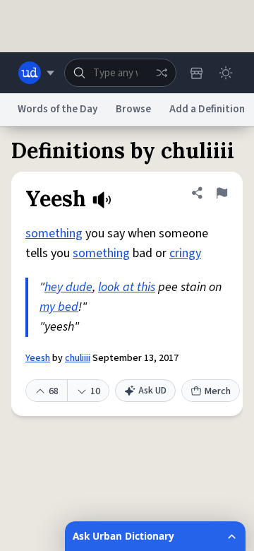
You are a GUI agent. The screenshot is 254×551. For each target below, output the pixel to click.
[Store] (196, 73)
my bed (59, 307)
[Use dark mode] (226, 73)
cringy (185, 253)
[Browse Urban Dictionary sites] (36, 73)
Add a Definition (207, 109)
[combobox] (120, 73)
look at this (126, 287)
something (54, 233)
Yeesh (37, 358)
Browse (133, 109)
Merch (218, 391)
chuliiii (77, 358)
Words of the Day (57, 109)
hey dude (68, 287)
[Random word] (161, 72)
